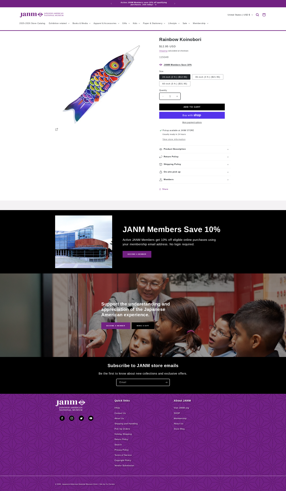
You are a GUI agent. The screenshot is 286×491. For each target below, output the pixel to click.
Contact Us (120, 413)
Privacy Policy (122, 450)
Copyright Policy (123, 460)
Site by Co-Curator (107, 484)
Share (165, 189)
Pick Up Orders (122, 429)
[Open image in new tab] (56, 130)
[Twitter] (81, 419)
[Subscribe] (166, 382)
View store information (174, 139)
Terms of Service (123, 455)
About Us (119, 418)
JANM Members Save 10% (178, 65)
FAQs (117, 408)
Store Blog (179, 429)
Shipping (163, 51)
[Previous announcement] (111, 3)
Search (118, 444)
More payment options (192, 122)
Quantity (163, 90)
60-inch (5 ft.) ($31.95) (174, 83)
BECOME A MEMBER (137, 254)
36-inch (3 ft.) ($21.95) (207, 77)
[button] (257, 14)
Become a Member (115, 325)
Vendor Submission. (125, 465)
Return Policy (121, 439)
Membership (180, 418)
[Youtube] (90, 419)
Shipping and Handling (126, 423)
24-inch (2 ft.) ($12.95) (174, 77)
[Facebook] (62, 419)
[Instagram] (71, 419)
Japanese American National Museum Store (80, 484)
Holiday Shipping (123, 434)
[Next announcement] (174, 3)
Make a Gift (143, 325)
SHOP (177, 413)
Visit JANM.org (181, 408)
